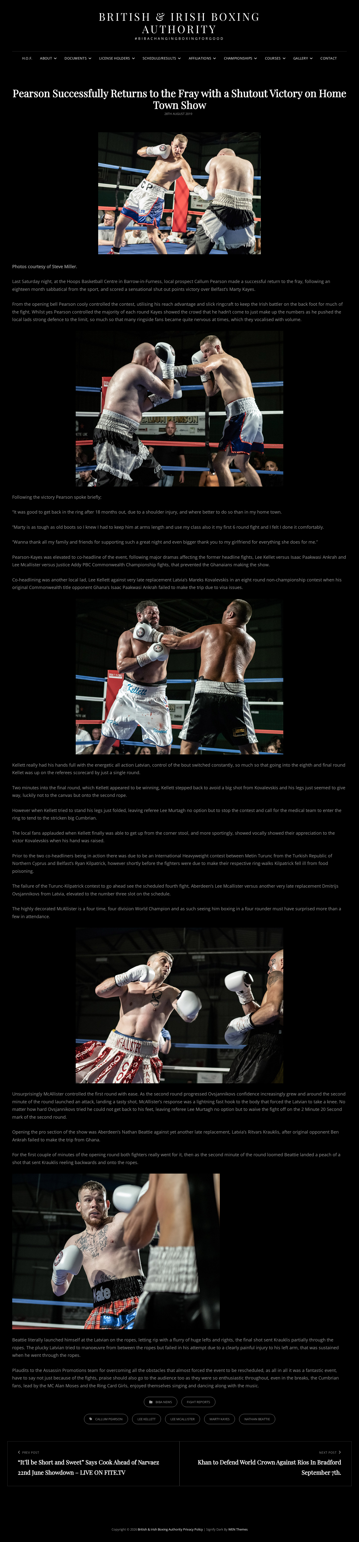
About (46, 58)
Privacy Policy (193, 1529)
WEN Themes (238, 1529)
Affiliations (200, 58)
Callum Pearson (109, 1419)
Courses (273, 58)
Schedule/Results (159, 58)
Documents (75, 58)
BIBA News (164, 1402)
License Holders (114, 58)
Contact (328, 58)
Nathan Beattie (257, 1419)
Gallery (300, 58)
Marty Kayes (220, 1419)
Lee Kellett (146, 1419)
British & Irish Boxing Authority (180, 22)
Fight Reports (198, 1402)
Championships (238, 58)
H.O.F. (27, 58)
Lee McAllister (182, 1419)
